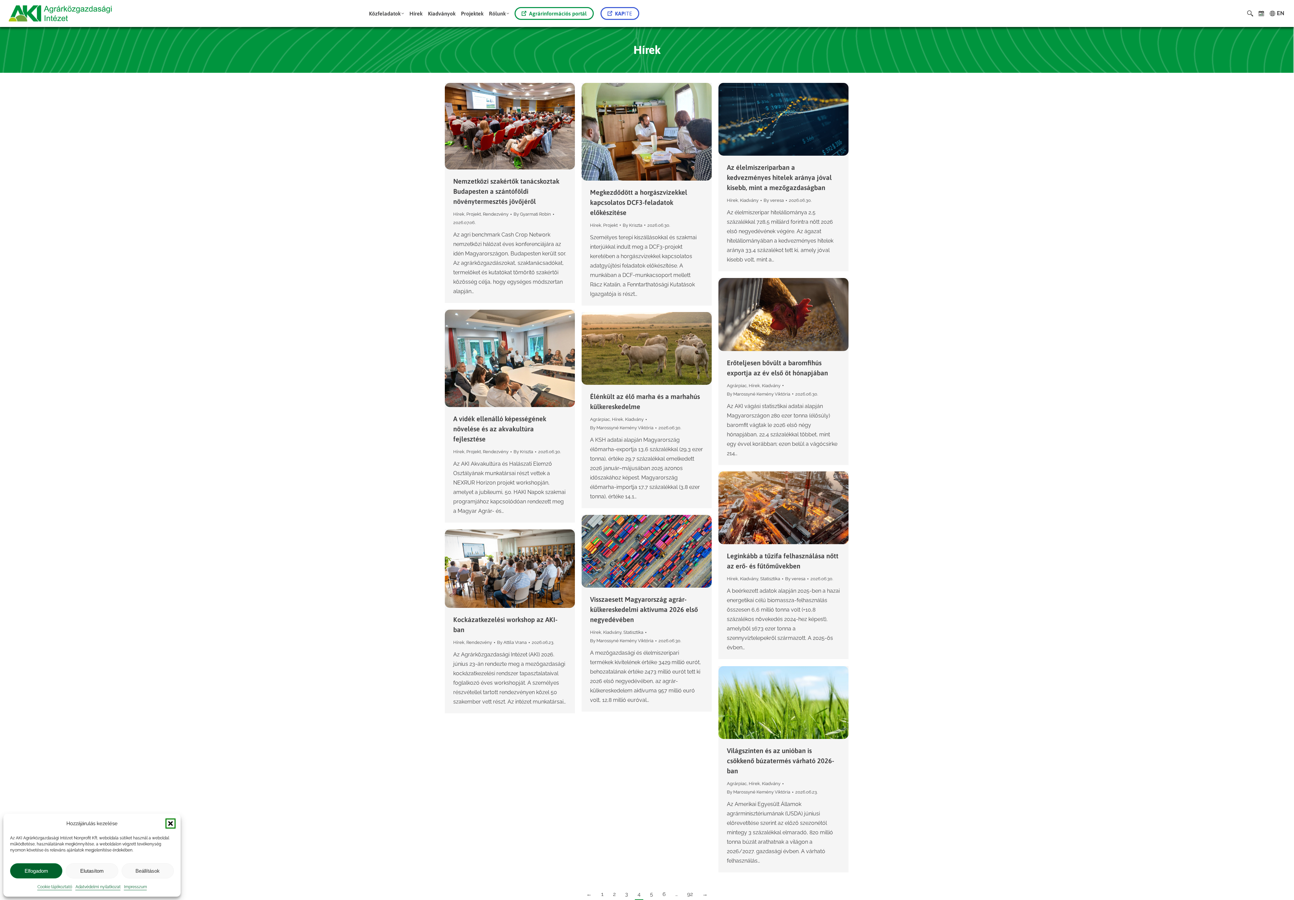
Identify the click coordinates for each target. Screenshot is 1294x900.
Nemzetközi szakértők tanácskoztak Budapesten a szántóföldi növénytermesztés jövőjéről (506, 191)
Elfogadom (36, 871)
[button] (170, 823)
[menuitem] (386, 13)
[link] (1261, 13)
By (532, 214)
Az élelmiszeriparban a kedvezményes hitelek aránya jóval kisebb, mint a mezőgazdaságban (779, 177)
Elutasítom (92, 871)
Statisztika (770, 578)
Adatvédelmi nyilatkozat (98, 887)
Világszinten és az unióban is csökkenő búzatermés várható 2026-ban (780, 761)
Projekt (473, 214)
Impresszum (135, 887)
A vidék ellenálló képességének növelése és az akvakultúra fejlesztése (499, 429)
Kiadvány (749, 200)
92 (690, 894)
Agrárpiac (737, 385)
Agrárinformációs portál (558, 13)
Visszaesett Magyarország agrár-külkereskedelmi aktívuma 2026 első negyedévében (644, 609)
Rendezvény (496, 214)
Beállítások (147, 871)
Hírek (458, 214)
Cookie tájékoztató (54, 887)
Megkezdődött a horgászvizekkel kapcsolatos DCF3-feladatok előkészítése (638, 202)
